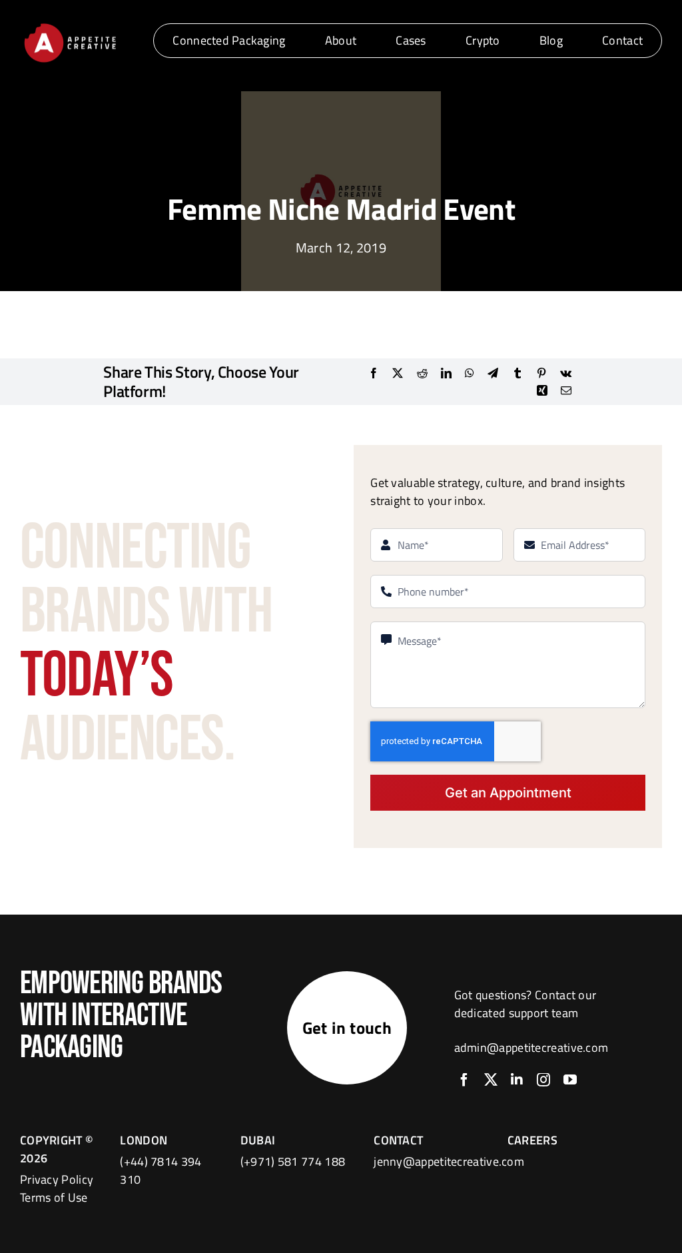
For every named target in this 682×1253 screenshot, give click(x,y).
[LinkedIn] (446, 373)
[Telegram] (493, 373)
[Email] (566, 390)
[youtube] (570, 1079)
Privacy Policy (56, 1179)
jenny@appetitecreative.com (449, 1161)
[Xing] (542, 390)
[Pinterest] (541, 373)
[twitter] (491, 1079)
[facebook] (464, 1079)
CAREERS (532, 1140)
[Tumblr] (517, 373)
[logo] (70, 25)
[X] (398, 373)
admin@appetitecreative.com (531, 1047)
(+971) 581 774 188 (292, 1161)
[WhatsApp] (469, 373)
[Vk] (565, 373)
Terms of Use (54, 1197)
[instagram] (543, 1079)
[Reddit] (422, 373)
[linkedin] (517, 1079)
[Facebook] (374, 373)
